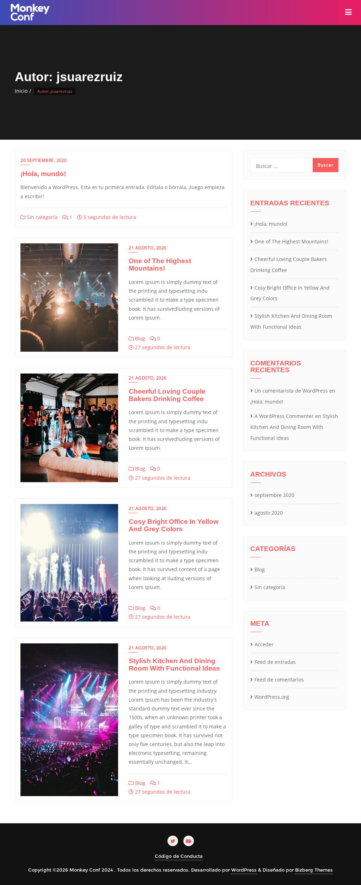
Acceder (264, 644)
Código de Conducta (179, 856)
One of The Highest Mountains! (160, 264)
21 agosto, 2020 (148, 248)
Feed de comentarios (279, 679)
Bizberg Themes (314, 870)
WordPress (244, 870)
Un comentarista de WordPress (291, 390)
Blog (139, 338)
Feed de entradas (275, 662)
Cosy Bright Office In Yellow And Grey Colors (174, 525)
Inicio (21, 90)
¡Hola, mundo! (43, 173)
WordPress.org (272, 696)
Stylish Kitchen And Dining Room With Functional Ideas (174, 664)
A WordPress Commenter (284, 416)
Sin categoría (41, 217)
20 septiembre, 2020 (43, 160)
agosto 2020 (269, 512)
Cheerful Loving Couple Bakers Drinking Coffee (167, 395)
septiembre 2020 (274, 495)
